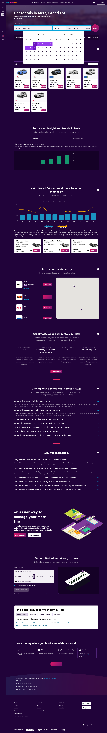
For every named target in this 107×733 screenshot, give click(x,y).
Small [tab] (42, 201)
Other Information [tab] (78, 138)
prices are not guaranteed (50, 678)
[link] (36, 250)
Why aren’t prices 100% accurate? (25, 689)
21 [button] (30, 56)
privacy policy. (43, 593)
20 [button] (27, 56)
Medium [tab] (48, 201)
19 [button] (50, 52)
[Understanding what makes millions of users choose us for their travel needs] (98, 453)
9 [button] (38, 48)
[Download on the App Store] (86, 707)
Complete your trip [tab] (45, 614)
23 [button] (38, 56)
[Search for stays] (3, 11)
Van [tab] (65, 201)
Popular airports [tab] (21, 614)
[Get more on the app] (3, 26)
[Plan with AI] (3, 21)
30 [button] (39, 60)
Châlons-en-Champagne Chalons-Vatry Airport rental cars (31, 625)
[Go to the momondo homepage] (11, 2)
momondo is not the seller (23, 683)
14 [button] (30, 52)
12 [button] (50, 48)
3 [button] (42, 44)
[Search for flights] (3, 7)
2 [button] (38, 44)
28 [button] (30, 60)
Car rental (16, 6)
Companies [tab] (35, 138)
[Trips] (3, 31)
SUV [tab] (60, 201)
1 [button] (34, 44)
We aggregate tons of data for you (26, 686)
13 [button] (26, 52)
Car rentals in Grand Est (37, 6)
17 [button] (42, 52)
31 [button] (80, 60)
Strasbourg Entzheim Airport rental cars (26, 622)
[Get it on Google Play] (86, 703)
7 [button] (30, 48)
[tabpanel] (56, 158)
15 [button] (34, 52)
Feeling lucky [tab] (57, 614)
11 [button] (46, 48)
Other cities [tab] (33, 614)
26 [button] (50, 56)
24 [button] (42, 56)
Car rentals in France (25, 6)
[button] (3, 2)
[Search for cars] (3, 14)
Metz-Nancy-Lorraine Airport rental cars (67, 622)
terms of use (35, 593)
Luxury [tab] (70, 201)
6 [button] (26, 48)
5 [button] (50, 44)
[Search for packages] (3, 18)
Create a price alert (84, 654)
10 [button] (42, 48)
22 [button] (34, 56)
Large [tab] (54, 201)
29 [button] (34, 60)
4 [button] (46, 44)
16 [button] (38, 52)
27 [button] (26, 60)
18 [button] (46, 52)
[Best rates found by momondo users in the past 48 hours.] (98, 49)
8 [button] (34, 48)
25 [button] (46, 56)
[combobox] (18, 23)
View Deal (26, 86)
